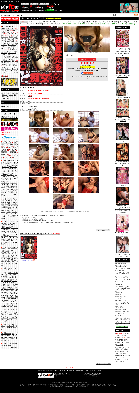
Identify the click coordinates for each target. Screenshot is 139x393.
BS (2, 281)
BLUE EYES (8, 295)
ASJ (16, 175)
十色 (11, 258)
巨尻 (2, 93)
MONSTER (13, 152)
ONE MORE (7, 345)
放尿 (14, 51)
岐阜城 (10, 205)
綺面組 (15, 205)
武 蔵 (15, 313)
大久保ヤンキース (6, 189)
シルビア (14, 229)
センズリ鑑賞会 (120, 263)
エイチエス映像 (9, 185)
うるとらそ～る (11, 171)
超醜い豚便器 (5, 252)
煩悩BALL (4, 279)
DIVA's (7, 258)
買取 (2, 96)
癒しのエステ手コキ (122, 279)
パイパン (7, 65)
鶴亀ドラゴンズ (12, 253)
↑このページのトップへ (103, 230)
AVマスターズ (11, 184)
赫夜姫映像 (4, 202)
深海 (2, 231)
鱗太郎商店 (8, 335)
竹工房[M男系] (14, 144)
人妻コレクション (9, 283)
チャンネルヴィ (11, 250)
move (11, 313)
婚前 (13, 93)
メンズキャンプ (9, 319)
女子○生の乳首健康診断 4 (123, 97)
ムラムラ (10, 314)
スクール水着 (9, 59)
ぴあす (15, 279)
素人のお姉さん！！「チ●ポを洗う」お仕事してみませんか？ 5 (122, 119)
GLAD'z (11, 207)
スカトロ (9, 51)
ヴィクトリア (5, 173)
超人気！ (118, 292)
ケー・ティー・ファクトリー (8, 214)
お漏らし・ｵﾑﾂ (12, 53)
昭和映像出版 (9, 226)
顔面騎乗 (4, 53)
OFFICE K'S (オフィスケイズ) (9, 190)
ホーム (3, 15)
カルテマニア (12, 200)
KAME (10, 199)
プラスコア (14, 290)
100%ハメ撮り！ (6, 285)
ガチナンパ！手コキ (122, 268)
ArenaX (15, 165)
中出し (14, 48)
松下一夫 (4, 311)
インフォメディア (6, 170)
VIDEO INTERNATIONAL (9, 142)
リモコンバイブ (10, 62)
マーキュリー (12, 310)
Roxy (117, 294)
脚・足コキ (4, 37)
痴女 (6, 38)
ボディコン (7, 61)
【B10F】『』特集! (123, 337)
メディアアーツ (6, 316)
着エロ (14, 69)
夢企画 (16, 327)
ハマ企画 (13, 151)
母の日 (15, 274)
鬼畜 (3, 62)
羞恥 (6, 64)
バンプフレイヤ (6, 277)
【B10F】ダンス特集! (122, 342)
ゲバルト (11, 210)
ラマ (13, 334)
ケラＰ (8, 212)
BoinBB (14, 277)
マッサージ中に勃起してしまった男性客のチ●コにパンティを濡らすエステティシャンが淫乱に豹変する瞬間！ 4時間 (122, 209)
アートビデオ (8, 194)
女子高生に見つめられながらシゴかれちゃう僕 (122, 255)
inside (14, 194)
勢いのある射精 (120, 266)
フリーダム (10, 293)
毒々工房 (7, 261)
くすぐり (4, 54)
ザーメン (4, 95)
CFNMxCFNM (5, 228)
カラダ (7, 96)
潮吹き (6, 43)
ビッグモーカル (9, 282)
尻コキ (11, 37)
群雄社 (12, 216)
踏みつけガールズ (9, 289)
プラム (7, 290)
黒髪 (11, 96)
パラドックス (12, 276)
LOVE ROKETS (6, 334)
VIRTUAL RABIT (13, 273)
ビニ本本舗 (7, 281)
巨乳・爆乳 (119, 307)
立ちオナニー (12, 45)
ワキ (13, 65)
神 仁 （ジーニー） (9, 237)
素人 (15, 30)
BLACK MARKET (6, 292)
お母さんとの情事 (121, 277)
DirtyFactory (12, 247)
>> (5, 99)
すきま (7, 231)
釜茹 (10, 202)
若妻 (13, 40)
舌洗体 (122, 141)
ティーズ (8, 157)
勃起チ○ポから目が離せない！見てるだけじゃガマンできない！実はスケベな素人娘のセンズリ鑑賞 (122, 321)
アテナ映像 (7, 162)
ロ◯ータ (9, 32)
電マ (15, 64)
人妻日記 (14, 284)
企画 (13, 57)
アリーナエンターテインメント (9, 164)
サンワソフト (8, 146)
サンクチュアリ (12, 223)
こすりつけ (8, 46)
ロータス (7, 340)
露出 (13, 61)
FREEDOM (119, 281)
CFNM (3, 29)
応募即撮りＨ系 (11, 188)
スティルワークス (8, 242)
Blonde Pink (10, 297)
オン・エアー (9, 181)
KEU (5, 208)
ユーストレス (10, 326)
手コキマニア (120, 300)
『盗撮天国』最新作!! (122, 340)
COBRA (4, 154)
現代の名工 (119, 315)
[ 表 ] (29, 87)
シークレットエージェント (9, 228)
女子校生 (6, 30)
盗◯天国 (10, 260)
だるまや (9, 249)
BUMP (10, 279)
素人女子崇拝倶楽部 (9, 240)
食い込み (9, 56)
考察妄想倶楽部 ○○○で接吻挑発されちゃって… (122, 76)
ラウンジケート (12, 332)
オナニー (11, 43)
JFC (15, 226)
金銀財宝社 (4, 207)
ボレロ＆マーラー (12, 306)
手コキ (8, 15)
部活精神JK (10, 287)
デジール (10, 257)
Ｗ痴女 (118, 284)
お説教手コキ (120, 309)
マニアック (11, 311)
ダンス (11, 64)
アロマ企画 (5, 167)
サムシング (11, 221)
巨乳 (9, 48)
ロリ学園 (15, 335)
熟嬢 (10, 239)
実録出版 (10, 224)
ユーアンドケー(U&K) (9, 326)
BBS (14, 285)
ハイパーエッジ (6, 274)
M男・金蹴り (10, 29)
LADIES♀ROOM (7, 337)
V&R (14, 292)
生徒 (16, 93)
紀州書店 (7, 204)
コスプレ (7, 57)
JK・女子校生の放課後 (122, 273)
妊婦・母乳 (7, 40)
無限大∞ (6, 313)
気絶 (9, 54)
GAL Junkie (119, 270)
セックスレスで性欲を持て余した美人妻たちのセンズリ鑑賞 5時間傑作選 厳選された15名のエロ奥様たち (122, 51)
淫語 (2, 46)
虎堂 (13, 261)
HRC (11, 173)
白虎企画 (4, 152)
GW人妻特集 (119, 345)
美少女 (3, 32)
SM (5, 51)
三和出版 (4, 224)
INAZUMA (8, 168)
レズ (11, 49)
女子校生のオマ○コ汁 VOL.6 (122, 233)
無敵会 (4, 314)
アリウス (6, 163)
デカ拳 (10, 255)
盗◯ (13, 54)
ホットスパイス (9, 300)
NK (9, 268)
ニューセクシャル (7, 269)
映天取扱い (10, 175)
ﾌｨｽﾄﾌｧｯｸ (7, 69)
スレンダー (10, 67)
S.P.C (3, 196)
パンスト (11, 41)
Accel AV (10, 160)
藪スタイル (11, 324)
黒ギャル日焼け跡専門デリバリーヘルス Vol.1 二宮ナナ (122, 163)
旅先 (15, 95)
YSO (9, 343)
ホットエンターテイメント (9, 304)
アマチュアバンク (9, 182)
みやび (16, 314)
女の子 (11, 95)
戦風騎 (6, 236)
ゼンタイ (7, 93)
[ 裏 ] (33, 87)
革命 (14, 199)
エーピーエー (9, 178)
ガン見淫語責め (122, 185)
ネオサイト (14, 268)
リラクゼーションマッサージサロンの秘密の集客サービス (122, 288)
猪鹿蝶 (14, 168)
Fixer (8, 298)
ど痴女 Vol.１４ (27, 260)
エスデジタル (5, 176)
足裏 (6, 41)
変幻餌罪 (9, 303)
